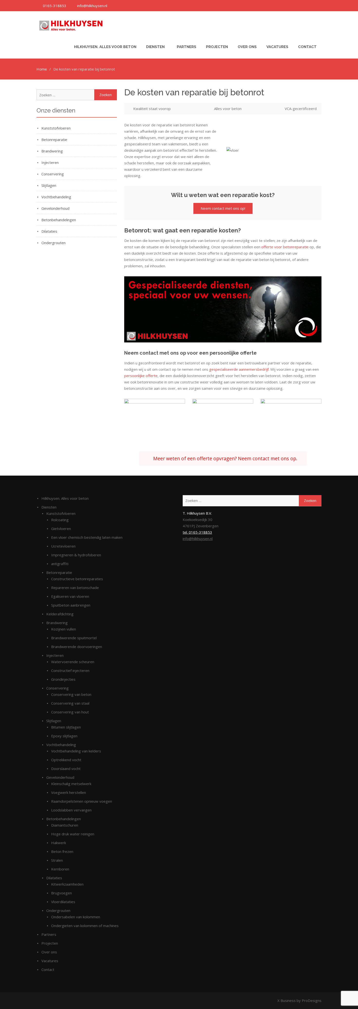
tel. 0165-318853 (197, 532)
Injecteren (50, 162)
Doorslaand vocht (66, 768)
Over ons (247, 47)
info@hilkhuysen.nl (198, 538)
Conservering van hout (70, 711)
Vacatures (277, 47)
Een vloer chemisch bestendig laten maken (86, 537)
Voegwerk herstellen (68, 792)
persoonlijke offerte (141, 375)
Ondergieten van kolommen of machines (85, 925)
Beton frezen (62, 851)
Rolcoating (60, 519)
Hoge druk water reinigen (72, 833)
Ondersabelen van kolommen (75, 916)
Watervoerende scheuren (72, 661)
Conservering (52, 173)
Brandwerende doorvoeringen (76, 646)
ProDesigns (311, 1000)
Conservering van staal (70, 703)
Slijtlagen (48, 185)
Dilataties (49, 231)
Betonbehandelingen (58, 219)
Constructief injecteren (70, 670)
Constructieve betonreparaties (77, 578)
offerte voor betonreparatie (285, 246)
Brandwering (52, 151)
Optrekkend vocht (66, 759)
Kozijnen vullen (63, 629)
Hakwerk (58, 842)
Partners (186, 47)
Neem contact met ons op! (223, 208)
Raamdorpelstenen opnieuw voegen (81, 801)
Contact (307, 47)
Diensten (155, 47)
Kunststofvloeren (56, 128)
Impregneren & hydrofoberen (76, 554)
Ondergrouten (53, 242)
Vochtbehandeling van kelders (76, 751)
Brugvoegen (61, 892)
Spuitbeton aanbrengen (70, 605)
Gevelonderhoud (55, 208)
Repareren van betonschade (75, 587)
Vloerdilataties (63, 901)
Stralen (57, 860)
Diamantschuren (64, 825)
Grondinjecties (63, 679)
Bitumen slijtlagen (66, 727)
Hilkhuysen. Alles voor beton (105, 47)
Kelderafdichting (60, 613)
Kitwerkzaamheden (67, 884)
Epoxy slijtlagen (64, 735)
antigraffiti (59, 563)
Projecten (217, 47)
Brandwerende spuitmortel (74, 637)
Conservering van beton (71, 694)
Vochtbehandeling (56, 196)
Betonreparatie (54, 139)
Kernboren (60, 869)
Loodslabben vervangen (71, 810)
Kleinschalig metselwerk (71, 783)
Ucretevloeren (63, 546)
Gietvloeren (61, 528)
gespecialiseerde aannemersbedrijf (239, 369)
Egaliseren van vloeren (70, 596)
